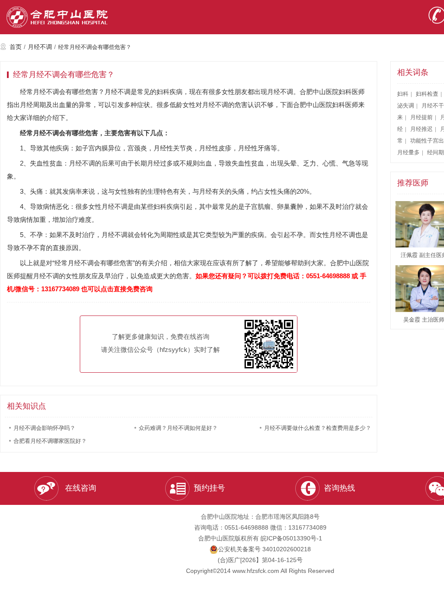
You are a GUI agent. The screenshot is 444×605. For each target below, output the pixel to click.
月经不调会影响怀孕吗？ (44, 428)
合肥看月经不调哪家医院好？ (50, 441)
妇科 (402, 94)
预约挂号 (209, 488)
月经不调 (40, 46)
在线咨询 (79, 488)
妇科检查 (427, 94)
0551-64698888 (328, 276)
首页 (16, 46)
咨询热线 (339, 488)
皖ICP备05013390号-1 (291, 538)
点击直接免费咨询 (127, 289)
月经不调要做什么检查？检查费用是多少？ (317, 428)
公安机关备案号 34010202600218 (264, 549)
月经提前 (421, 117)
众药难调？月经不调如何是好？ (178, 428)
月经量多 (408, 152)
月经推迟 (421, 129)
